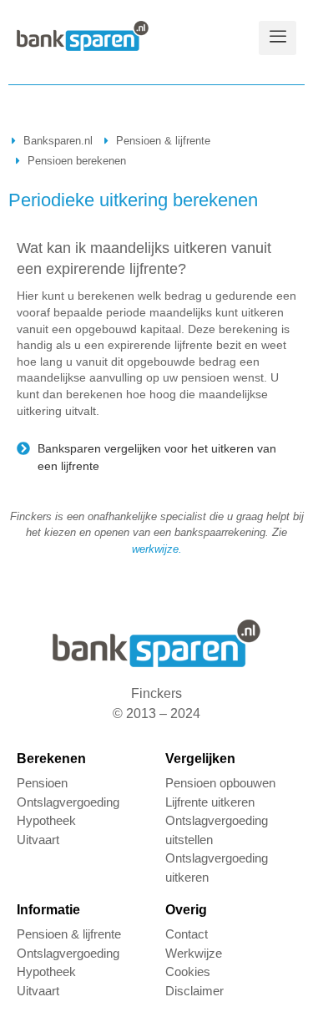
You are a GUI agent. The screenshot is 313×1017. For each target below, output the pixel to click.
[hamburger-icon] (277, 38)
